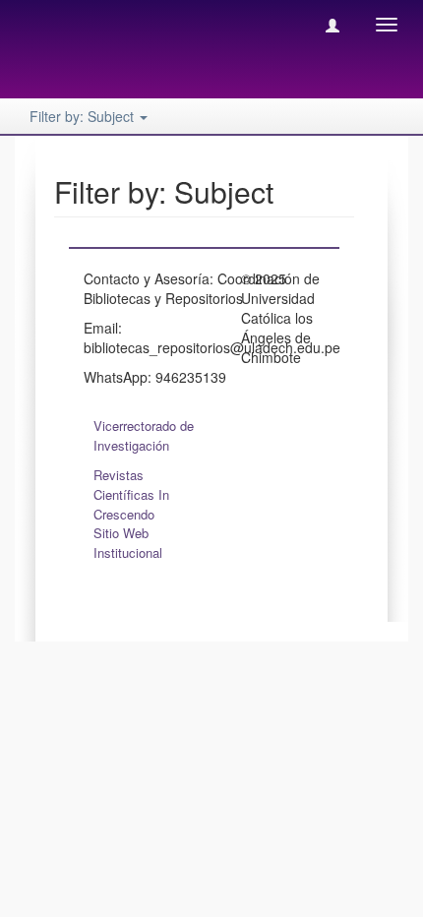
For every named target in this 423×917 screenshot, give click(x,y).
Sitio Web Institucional (127, 542)
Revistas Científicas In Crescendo (131, 494)
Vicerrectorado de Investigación (143, 435)
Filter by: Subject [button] (84, 116)
